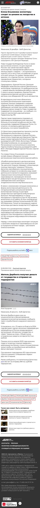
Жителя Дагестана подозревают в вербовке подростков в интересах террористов (21, 411)
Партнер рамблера (17, 498)
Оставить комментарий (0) (20, 242)
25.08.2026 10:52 (6, 268)
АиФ (14, 308)
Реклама (14, 443)
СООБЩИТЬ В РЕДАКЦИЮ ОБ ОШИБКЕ (15, 448)
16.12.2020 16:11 (5, 7)
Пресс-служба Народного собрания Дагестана (17, 46)
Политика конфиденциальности (15, 446)
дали (3, 362)
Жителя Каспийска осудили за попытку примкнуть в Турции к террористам (20, 417)
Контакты (5, 443)
